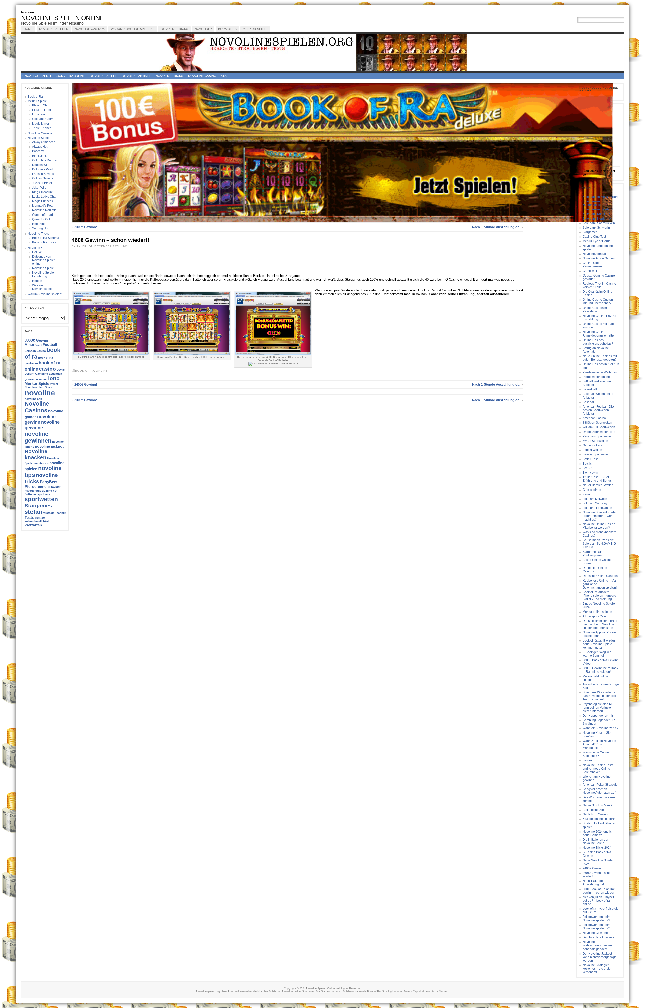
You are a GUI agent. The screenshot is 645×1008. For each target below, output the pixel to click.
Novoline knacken (36, 454)
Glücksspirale (592, 490)
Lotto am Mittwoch (595, 499)
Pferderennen (37, 486)
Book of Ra (227, 29)
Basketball (590, 389)
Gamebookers (592, 445)
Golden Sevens (42, 178)
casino (47, 369)
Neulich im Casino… (597, 814)
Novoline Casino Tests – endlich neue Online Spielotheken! (599, 768)
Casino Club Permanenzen (592, 264)
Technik (60, 512)
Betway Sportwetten (596, 454)
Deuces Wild (40, 165)
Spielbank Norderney (597, 218)
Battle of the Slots (594, 810)
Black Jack (39, 156)
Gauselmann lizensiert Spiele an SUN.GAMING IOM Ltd (599, 543)
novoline (40, 393)
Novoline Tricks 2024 (597, 847)
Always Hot (39, 146)
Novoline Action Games (599, 258)
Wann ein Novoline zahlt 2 (601, 728)
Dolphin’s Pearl (42, 169)
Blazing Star (40, 105)
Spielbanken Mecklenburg (601, 197)
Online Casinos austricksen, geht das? (598, 341)
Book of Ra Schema (45, 238)
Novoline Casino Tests (207, 76)
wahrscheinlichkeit (37, 521)
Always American (43, 142)
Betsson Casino (35, 350)
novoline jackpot (49, 446)
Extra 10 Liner (41, 110)
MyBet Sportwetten (595, 441)
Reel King (39, 224)
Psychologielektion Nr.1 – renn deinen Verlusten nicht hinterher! (600, 707)
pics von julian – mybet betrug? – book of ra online (598, 900)
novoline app (33, 398)
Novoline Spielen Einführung (44, 274)
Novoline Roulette (44, 210)
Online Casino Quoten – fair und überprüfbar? (599, 301)
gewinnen (31, 379)
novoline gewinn (40, 419)
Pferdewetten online (596, 377)
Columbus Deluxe (44, 160)
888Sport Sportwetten (597, 422)
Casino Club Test (594, 236)
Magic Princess (42, 201)
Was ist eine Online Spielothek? (596, 754)
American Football (41, 344)
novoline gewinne (42, 424)
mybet (54, 383)
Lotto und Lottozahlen (597, 508)
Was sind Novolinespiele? (43, 287)
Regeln (37, 281)
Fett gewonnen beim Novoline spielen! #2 (597, 918)
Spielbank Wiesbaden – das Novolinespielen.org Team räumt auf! (599, 696)
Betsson (588, 760)
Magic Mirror (40, 123)
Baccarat (38, 151)
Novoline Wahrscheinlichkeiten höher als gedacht (597, 945)
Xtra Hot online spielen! (599, 819)
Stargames (38, 505)
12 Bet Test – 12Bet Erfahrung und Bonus (597, 478)
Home (28, 29)
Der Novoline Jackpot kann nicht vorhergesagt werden (599, 957)
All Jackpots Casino (596, 616)
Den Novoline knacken (598, 937)
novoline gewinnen (38, 437)
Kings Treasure (42, 192)
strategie (48, 512)
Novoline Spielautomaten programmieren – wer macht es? (600, 516)
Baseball (589, 402)
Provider (54, 486)
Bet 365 (588, 468)
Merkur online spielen (597, 612)
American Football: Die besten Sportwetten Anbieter (598, 410)
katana (43, 379)
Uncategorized (35, 76)
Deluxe (37, 252)
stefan (33, 512)
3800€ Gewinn (37, 340)
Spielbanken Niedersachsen (593, 203)
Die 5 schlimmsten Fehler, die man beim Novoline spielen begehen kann (600, 624)
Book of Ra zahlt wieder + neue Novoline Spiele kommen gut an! (600, 644)
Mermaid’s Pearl (43, 205)
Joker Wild (39, 187)
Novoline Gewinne (595, 933)
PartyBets (48, 482)
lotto (54, 378)
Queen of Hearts (43, 215)
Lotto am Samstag (595, 503)
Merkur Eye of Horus (596, 241)
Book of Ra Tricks (44, 242)
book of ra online (70, 76)
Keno (586, 494)
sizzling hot (49, 490)
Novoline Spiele (103, 76)
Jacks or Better (42, 183)
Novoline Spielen (53, 29)
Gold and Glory (42, 119)
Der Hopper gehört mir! (598, 715)
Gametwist (590, 271)
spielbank (43, 494)
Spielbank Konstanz (596, 214)
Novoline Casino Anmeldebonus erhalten (599, 333)
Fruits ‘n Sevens (43, 174)
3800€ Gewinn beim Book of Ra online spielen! (600, 670)
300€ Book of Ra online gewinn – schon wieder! (599, 890)
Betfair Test (590, 459)
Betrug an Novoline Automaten (596, 349)
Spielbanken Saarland (598, 209)
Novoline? (203, 29)
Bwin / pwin (590, 472)
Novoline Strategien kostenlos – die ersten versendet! (597, 968)
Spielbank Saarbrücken (599, 223)
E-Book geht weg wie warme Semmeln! (597, 653)
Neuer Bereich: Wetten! (598, 485)
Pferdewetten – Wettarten (600, 372)
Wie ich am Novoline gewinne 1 (597, 778)
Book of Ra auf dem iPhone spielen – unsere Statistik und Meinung (599, 595)
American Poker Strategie (600, 784)
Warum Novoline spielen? (132, 29)
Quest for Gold (42, 219)
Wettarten (33, 525)
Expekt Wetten (592, 450)
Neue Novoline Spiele (39, 387)
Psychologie (33, 490)
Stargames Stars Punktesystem (594, 553)
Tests (29, 517)
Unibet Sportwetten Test (599, 432)
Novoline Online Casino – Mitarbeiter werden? (600, 525)
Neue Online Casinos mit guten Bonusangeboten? (600, 357)
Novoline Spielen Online (62, 18)
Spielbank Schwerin (596, 227)
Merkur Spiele (255, 29)
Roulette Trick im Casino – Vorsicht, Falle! (601, 285)
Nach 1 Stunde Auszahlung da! (496, 227)
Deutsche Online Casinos (600, 576)
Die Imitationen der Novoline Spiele (595, 841)
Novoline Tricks (174, 29)
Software (31, 494)
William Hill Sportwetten (599, 427)
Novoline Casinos (90, 29)
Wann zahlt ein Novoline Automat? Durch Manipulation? (599, 744)
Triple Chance (41, 128)
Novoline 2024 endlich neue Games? (598, 833)
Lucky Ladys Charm (45, 196)
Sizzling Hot (40, 228)
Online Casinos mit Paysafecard (595, 309)
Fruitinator (39, 114)
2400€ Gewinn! (85, 227)
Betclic (587, 463)
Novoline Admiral (594, 254)
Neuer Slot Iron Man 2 (597, 805)
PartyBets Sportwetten (598, 436)
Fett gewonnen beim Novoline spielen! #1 (597, 926)
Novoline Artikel (136, 76)
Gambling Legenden (48, 373)
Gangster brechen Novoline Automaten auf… (600, 791)
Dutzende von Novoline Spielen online (44, 260)
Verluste (40, 518)
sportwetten (41, 499)
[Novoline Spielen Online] (322, 52)
